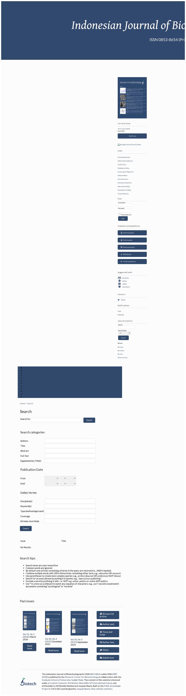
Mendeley (125, 278)
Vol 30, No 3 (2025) (76, 640)
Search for (25, 419)
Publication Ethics (123, 168)
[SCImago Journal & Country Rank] (129, 144)
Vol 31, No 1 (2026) (29, 635)
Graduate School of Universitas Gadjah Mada (62, 680)
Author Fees (122, 164)
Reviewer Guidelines (125, 183)
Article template (128, 233)
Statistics (29, 388)
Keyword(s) (25, 506)
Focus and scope (106, 633)
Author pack (108, 624)
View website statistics (101, 689)
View (119, 311)
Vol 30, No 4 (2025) (51, 640)
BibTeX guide (126, 254)
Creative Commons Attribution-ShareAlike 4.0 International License (80, 683)
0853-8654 (95, 674)
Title (22, 445)
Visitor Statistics (123, 194)
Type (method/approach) (32, 511)
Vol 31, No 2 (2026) (124, 129)
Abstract (24, 450)
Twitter (123, 300)
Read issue (132, 136)
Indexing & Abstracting (36, 391)
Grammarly (126, 287)
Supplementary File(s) (30, 460)
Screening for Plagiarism (126, 172)
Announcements (32, 386)
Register (28, 375)
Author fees (108, 642)
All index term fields (29, 521)
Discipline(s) (26, 501)
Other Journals (122, 357)
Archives (28, 383)
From (22, 478)
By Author (121, 350)
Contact (28, 394)
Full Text (24, 456)
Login (27, 373)
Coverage (25, 516)
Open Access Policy (124, 186)
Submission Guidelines (125, 161)
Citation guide (127, 240)
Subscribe (121, 315)
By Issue (120, 347)
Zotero (124, 281)
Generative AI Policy (124, 190)
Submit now (108, 657)
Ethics (105, 650)
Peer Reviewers (123, 179)
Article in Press (32, 396)
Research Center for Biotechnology (81, 677)
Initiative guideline (129, 261)
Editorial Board (122, 175)
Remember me (126, 215)
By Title (120, 354)
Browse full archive (107, 615)
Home (27, 367)
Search (27, 378)
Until (22, 483)
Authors (24, 441)
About (27, 370)
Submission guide (128, 247)
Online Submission (124, 157)
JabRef (124, 284)
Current (28, 381)
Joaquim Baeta (83, 689)
